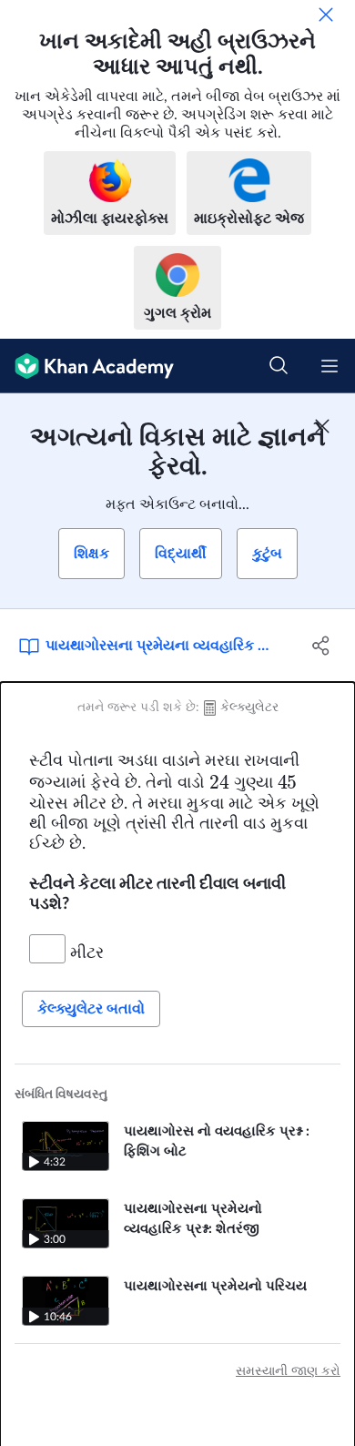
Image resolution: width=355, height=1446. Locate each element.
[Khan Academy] (87, 366)
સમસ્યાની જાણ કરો (288, 1371)
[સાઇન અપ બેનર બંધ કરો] (322, 426)
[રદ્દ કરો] (325, 14)
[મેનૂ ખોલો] (329, 366)
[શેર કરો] (321, 645)
